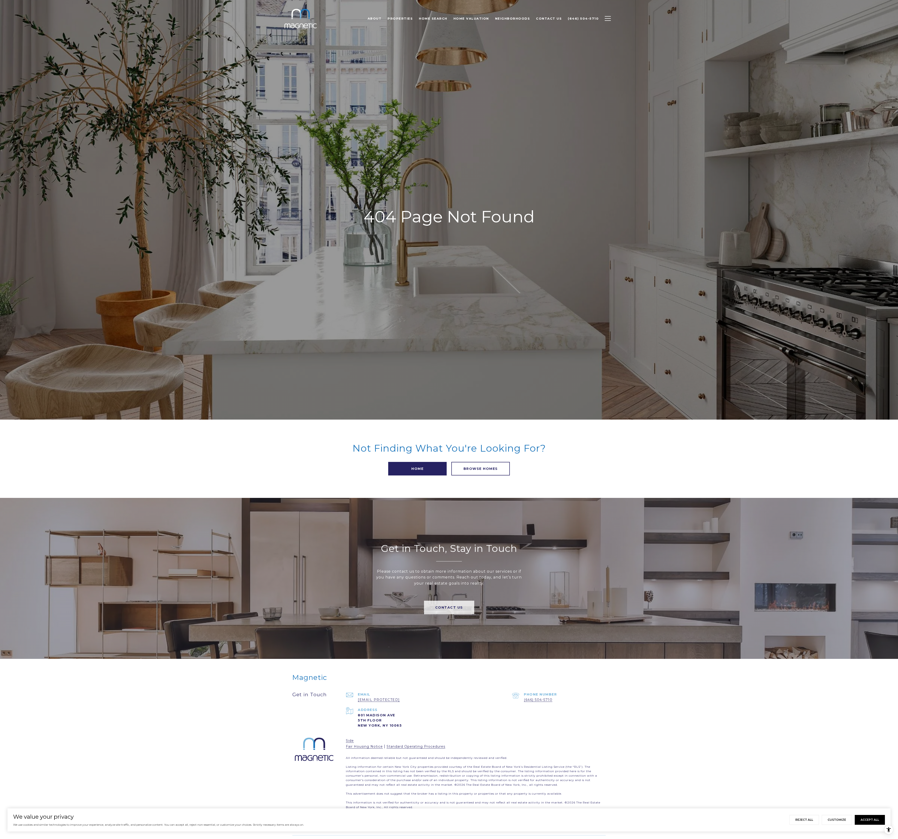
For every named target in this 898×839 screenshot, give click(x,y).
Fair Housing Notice (364, 746)
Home (417, 469)
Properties (400, 18)
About (375, 18)
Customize (837, 819)
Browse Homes (480, 469)
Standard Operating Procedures (416, 746)
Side (350, 741)
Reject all (804, 819)
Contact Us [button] (449, 607)
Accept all (870, 819)
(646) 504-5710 (538, 700)
